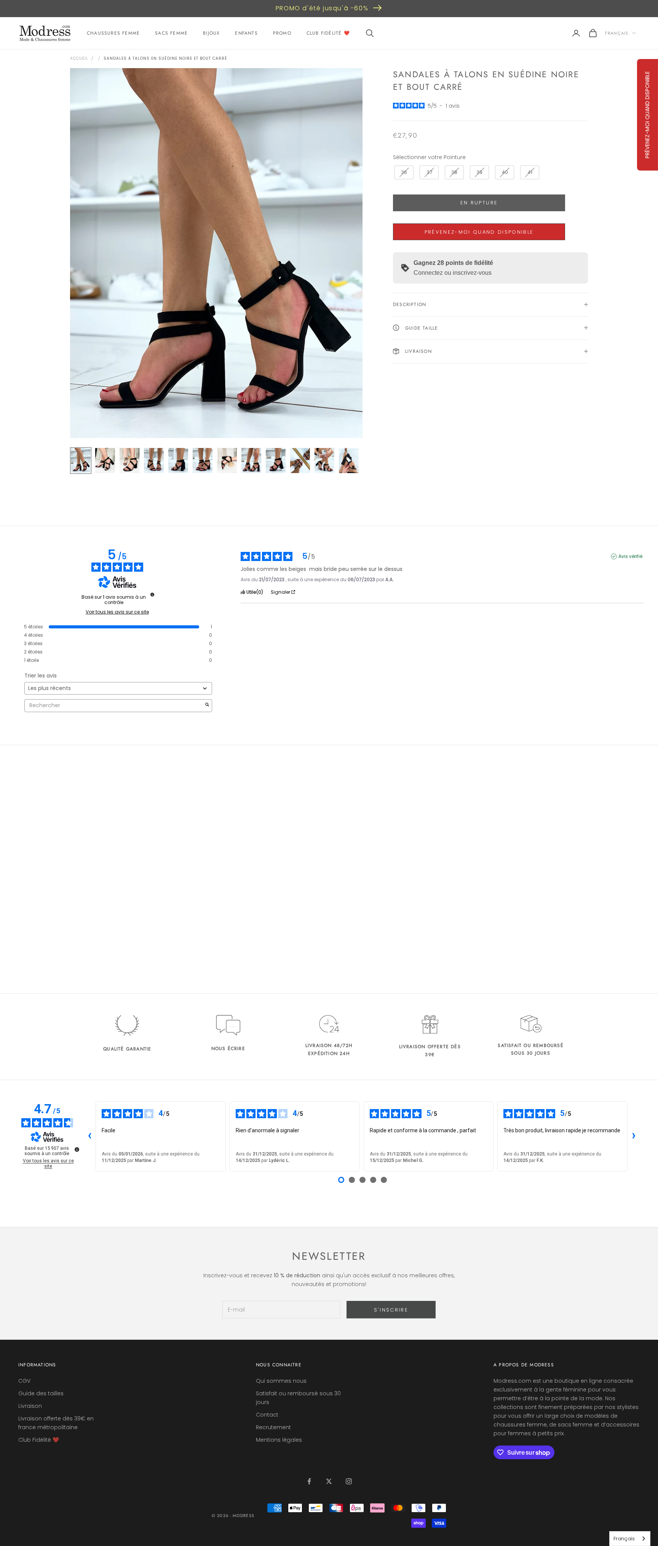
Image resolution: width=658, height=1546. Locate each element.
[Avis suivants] (633, 1136)
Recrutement (273, 1427)
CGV (24, 1381)
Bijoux (211, 33)
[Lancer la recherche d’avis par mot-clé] (207, 705)
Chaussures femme (113, 33)
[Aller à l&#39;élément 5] (178, 460)
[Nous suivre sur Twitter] (329, 1481)
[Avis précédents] (89, 1136)
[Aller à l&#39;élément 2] (105, 460)
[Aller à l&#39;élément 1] (80, 460)
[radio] (403, 172)
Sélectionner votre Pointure (429, 157)
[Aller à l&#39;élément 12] (348, 460)
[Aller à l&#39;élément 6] (202, 460)
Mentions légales (279, 1440)
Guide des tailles (41, 1393)
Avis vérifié (630, 556)
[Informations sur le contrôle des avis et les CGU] (152, 594)
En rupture (479, 202)
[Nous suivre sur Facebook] (309, 1481)
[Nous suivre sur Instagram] (349, 1481)
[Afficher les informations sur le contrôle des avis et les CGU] (77, 1149)
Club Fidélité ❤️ (328, 33)
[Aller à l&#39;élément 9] (275, 460)
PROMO (282, 33)
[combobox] (629, 1538)
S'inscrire (391, 1309)
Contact (267, 1414)
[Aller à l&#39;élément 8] (251, 460)
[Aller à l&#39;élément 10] (300, 460)
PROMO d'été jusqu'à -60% (322, 8)
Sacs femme (171, 33)
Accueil (79, 58)
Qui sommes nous (281, 1381)
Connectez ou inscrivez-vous (453, 272)
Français (616, 33)
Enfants (246, 33)
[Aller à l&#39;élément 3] (129, 460)
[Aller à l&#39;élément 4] (153, 460)
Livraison (30, 1406)
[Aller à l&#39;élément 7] (227, 460)
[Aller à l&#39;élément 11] (324, 460)
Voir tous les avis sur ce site (117, 612)
